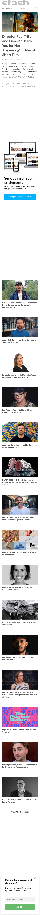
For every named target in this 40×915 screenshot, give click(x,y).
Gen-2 (23, 86)
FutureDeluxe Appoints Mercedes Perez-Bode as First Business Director (19, 376)
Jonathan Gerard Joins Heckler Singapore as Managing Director (19, 446)
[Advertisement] (20, 115)
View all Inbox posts (20, 812)
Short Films (26, 83)
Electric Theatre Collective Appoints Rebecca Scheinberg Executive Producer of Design (19, 694)
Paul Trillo (31, 86)
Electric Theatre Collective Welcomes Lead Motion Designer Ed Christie (18, 518)
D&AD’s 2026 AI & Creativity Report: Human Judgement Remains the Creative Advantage (19, 482)
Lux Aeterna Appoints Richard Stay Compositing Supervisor (17, 411)
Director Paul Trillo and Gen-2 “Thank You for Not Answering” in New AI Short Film (19, 45)
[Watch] (31, 77)
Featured (16, 83)
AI (11, 83)
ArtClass (5, 86)
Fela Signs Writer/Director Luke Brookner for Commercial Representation (19, 766)
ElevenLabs (15, 86)
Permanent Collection (13, 8)
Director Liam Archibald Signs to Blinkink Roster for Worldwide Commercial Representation (19, 305)
